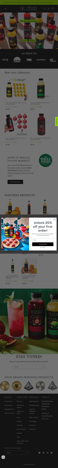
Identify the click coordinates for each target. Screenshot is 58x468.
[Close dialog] (55, 219)
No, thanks (42, 247)
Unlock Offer (43, 244)
